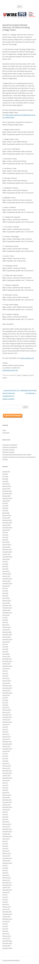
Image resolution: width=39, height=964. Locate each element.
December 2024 (7, 520)
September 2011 (7, 890)
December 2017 (7, 715)
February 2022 (6, 600)
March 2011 (5, 904)
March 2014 (5, 822)
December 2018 (7, 685)
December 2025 (7, 491)
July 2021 (5, 617)
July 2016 (5, 753)
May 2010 (5, 929)
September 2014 (7, 807)
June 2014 (5, 814)
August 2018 (6, 695)
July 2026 (5, 474)
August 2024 (6, 530)
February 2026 (6, 486)
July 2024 (5, 532)
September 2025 (7, 498)
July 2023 (5, 561)
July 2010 (5, 924)
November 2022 (7, 578)
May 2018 (5, 702)
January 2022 (6, 603)
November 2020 (7, 634)
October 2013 (6, 834)
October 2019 (6, 664)
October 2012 (6, 860)
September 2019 (7, 666)
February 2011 (6, 907)
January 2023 (6, 576)
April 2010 (5, 931)
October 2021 (6, 610)
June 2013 (5, 843)
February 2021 (6, 627)
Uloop (4, 430)
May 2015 (5, 788)
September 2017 (7, 722)
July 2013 (5, 841)
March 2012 (5, 875)
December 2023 (7, 549)
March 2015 (5, 792)
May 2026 (5, 479)
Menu (19, 6)
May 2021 (5, 620)
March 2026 (5, 484)
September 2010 (7, 919)
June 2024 (5, 535)
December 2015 (7, 771)
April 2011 (5, 902)
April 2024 (5, 540)
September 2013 (7, 836)
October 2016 (6, 746)
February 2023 (6, 574)
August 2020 (6, 642)
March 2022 (5, 598)
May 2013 (5, 846)
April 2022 (5, 595)
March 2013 (5, 851)
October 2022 (6, 581)
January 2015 (6, 797)
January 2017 (6, 739)
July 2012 (5, 865)
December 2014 (7, 800)
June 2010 (5, 926)
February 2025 (6, 515)
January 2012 (6, 880)
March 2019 (5, 678)
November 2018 (7, 688)
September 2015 (7, 778)
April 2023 (5, 569)
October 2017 (6, 719)
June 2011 (5, 897)
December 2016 (7, 741)
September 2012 (7, 863)
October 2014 (6, 805)
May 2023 (5, 566)
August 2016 (6, 751)
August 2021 (6, 615)
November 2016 (7, 744)
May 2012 (5, 870)
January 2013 (6, 856)
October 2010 (6, 916)
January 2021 (6, 629)
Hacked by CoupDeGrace (9, 445)
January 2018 (6, 712)
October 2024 (6, 525)
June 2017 (5, 727)
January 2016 (6, 768)
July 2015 (5, 783)
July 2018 (5, 698)
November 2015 (7, 773)
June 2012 (5, 868)
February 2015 (6, 795)
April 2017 (5, 732)
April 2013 (5, 848)
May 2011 (5, 899)
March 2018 (5, 707)
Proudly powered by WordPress (11, 960)
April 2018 (5, 705)
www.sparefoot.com (27, 358)
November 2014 (7, 802)
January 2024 (6, 547)
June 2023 (5, 564)
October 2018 (6, 690)
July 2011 (5, 895)
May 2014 (5, 817)
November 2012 (7, 858)
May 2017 (5, 729)
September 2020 (7, 639)
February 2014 (6, 824)
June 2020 (5, 646)
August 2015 (6, 780)
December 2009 (7, 941)
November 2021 (7, 608)
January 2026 (6, 488)
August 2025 (6, 501)
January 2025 (6, 518)
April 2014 (5, 819)
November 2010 (7, 914)
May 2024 (5, 537)
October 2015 (6, 775)
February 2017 (6, 736)
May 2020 (5, 649)
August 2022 (6, 586)
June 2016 (5, 756)
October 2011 (6, 887)
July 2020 (5, 644)
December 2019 (7, 659)
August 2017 (6, 724)
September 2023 (7, 557)
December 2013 (7, 829)
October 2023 (6, 554)
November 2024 (7, 522)
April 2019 (5, 676)
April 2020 (5, 651)
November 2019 (7, 661)
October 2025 (6, 496)
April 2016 (5, 761)
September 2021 (7, 612)
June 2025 (5, 505)
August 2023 (6, 559)
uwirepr (4, 378)
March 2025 (5, 513)
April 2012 (5, 873)
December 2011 (7, 882)
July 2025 (5, 503)
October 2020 (6, 637)
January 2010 (6, 938)
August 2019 (6, 668)
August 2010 (6, 921)
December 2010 (7, 912)
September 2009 (7, 948)
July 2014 (5, 812)
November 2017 (7, 717)
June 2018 (5, 700)
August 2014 (6, 809)
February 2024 (6, 544)
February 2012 (6, 877)
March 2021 (5, 625)
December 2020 (7, 632)
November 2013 (7, 831)
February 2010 (6, 936)
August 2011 (6, 892)
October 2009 (6, 946)
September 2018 (7, 693)
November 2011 (7, 885)
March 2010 (5, 933)
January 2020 (6, 656)
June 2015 (5, 785)
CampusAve (6, 433)
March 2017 (5, 734)
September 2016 (7, 749)
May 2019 (5, 673)
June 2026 (5, 476)
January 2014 (6, 826)
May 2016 (5, 758)
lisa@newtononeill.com (10, 370)
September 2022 (7, 583)
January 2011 (6, 909)
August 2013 (6, 839)
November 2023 (7, 552)
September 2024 (7, 527)
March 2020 (5, 654)
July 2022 (5, 588)
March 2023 (5, 571)
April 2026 (5, 481)
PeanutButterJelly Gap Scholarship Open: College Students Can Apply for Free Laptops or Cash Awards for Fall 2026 (19, 457)
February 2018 (6, 710)
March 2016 (5, 763)
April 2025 (5, 510)
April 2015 (5, 790)
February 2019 (6, 681)
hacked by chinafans (8, 450)
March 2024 (5, 542)
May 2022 (5, 593)
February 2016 (6, 766)
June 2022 (5, 591)
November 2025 (7, 493)
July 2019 (5, 671)
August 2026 (6, 471)
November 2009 (7, 943)
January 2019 (6, 683)
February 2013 (6, 853)
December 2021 (7, 605)
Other (19, 375)
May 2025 (5, 508)
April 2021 (5, 622)
